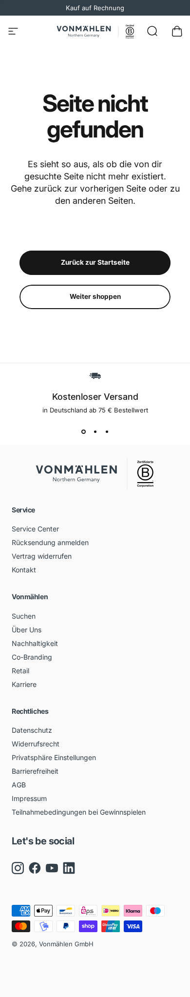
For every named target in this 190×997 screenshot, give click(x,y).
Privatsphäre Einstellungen (54, 757)
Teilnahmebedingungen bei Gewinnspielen (79, 812)
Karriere (24, 684)
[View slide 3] (107, 431)
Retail (20, 670)
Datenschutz (32, 730)
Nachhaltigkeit (35, 643)
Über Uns (26, 630)
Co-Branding (32, 657)
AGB (19, 785)
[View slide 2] (95, 431)
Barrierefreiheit (35, 771)
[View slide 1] (83, 431)
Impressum (29, 798)
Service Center (35, 529)
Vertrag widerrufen (42, 556)
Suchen (24, 616)
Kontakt (24, 570)
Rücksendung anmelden (50, 542)
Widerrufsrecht (35, 744)
